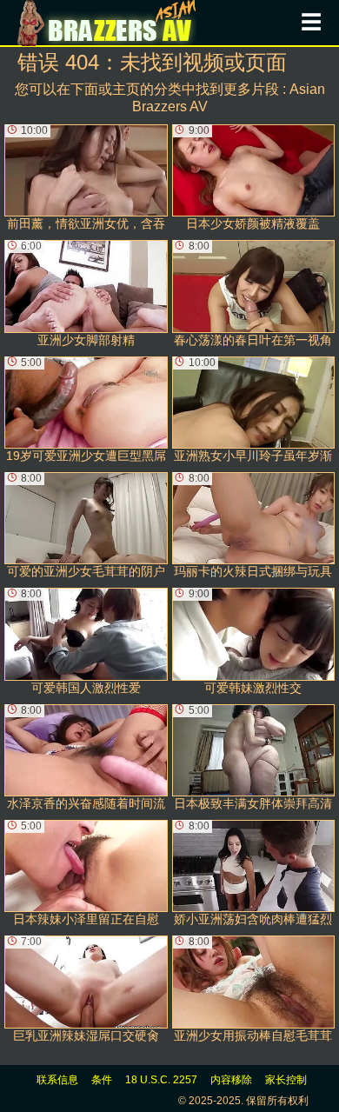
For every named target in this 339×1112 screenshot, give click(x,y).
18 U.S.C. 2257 (161, 1080)
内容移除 (231, 1080)
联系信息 (57, 1080)
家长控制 (286, 1080)
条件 (101, 1080)
